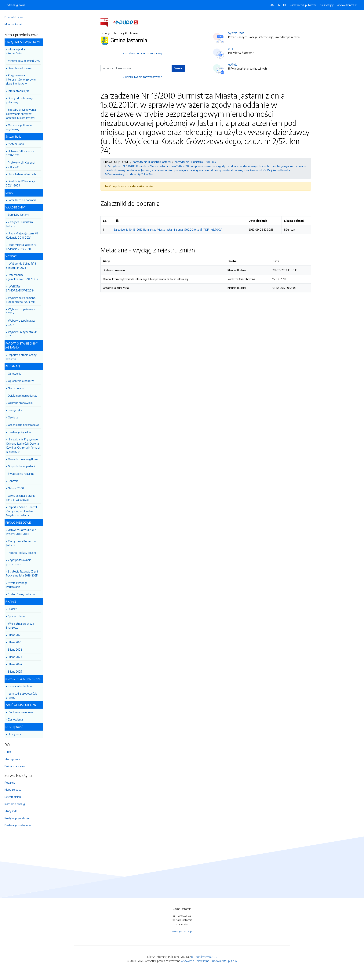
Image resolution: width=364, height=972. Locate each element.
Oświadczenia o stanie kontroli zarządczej (20, 497)
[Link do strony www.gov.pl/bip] (106, 22)
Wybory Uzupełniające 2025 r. (20, 322)
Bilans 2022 (15, 649)
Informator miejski (18, 90)
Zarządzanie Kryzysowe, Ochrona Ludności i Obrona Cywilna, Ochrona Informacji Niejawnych (23, 445)
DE (285, 5)
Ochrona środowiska (20, 402)
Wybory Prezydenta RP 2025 (21, 334)
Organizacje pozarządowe (23, 424)
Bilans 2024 (15, 664)
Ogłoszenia (14, 373)
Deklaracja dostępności (18, 825)
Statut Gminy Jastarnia (21, 594)
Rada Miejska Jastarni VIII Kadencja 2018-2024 (22, 235)
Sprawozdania (16, 616)
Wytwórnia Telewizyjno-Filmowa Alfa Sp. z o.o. (209, 961)
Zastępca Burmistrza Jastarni (19, 224)
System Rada (16, 144)
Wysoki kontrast (347, 5)
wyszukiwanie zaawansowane (143, 76)
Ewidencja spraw (15, 766)
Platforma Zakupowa (21, 712)
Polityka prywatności (17, 818)
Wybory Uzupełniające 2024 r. (20, 311)
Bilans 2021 (14, 642)
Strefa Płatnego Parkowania (16, 585)
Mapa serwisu (13, 789)
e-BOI (8, 752)
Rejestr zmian (13, 796)
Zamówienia (15, 719)
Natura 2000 (16, 488)
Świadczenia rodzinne (21, 473)
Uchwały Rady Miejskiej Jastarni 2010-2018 (21, 532)
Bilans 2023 (15, 657)
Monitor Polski (13, 24)
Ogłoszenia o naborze (21, 380)
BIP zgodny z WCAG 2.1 (205, 956)
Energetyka (15, 410)
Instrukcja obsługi (15, 804)
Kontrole (13, 480)
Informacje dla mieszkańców (15, 51)
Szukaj (178, 68)
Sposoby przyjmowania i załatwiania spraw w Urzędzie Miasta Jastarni (21, 113)
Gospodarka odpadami (21, 466)
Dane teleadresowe (20, 68)
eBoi (231, 48)
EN (278, 5)
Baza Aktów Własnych (22, 174)
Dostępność (15, 734)
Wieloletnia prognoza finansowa (20, 625)
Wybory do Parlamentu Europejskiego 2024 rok (21, 300)
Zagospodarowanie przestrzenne (18, 562)
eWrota (233, 64)
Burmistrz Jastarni (18, 214)
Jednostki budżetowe (20, 686)
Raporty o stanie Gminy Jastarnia (21, 357)
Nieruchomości (16, 388)
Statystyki (11, 811)
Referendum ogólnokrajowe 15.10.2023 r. (22, 277)
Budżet (12, 608)
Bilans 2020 (15, 635)
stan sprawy (154, 53)
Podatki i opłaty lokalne (22, 552)
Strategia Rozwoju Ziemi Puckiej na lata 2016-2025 (22, 573)
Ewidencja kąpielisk (19, 432)
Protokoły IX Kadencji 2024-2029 (20, 183)
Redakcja (10, 782)
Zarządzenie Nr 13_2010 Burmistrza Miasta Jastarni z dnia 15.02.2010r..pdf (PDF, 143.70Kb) (168, 229)
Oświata (13, 417)
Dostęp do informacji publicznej (19, 100)
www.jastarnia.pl (182, 931)
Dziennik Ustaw (14, 17)
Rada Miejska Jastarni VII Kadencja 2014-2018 (21, 247)
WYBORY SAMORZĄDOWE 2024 (20, 288)
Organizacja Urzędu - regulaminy (20, 127)
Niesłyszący (327, 5)
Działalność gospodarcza (23, 395)
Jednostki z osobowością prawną (21, 695)
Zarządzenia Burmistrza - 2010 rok (195, 162)
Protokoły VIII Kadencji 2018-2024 (20, 164)
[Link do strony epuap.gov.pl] (125, 22)
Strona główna (16, 5)
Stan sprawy (12, 759)
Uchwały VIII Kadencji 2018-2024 (20, 153)
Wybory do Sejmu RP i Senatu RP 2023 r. (21, 265)
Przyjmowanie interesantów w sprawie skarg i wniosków (21, 79)
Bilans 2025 (15, 671)
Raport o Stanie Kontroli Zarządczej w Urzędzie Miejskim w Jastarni (21, 511)
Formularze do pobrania (22, 200)
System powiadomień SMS (24, 60)
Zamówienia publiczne (303, 5)
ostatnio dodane (135, 53)
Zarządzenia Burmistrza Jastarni (21, 543)
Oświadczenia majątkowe (23, 459)
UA (272, 5)
